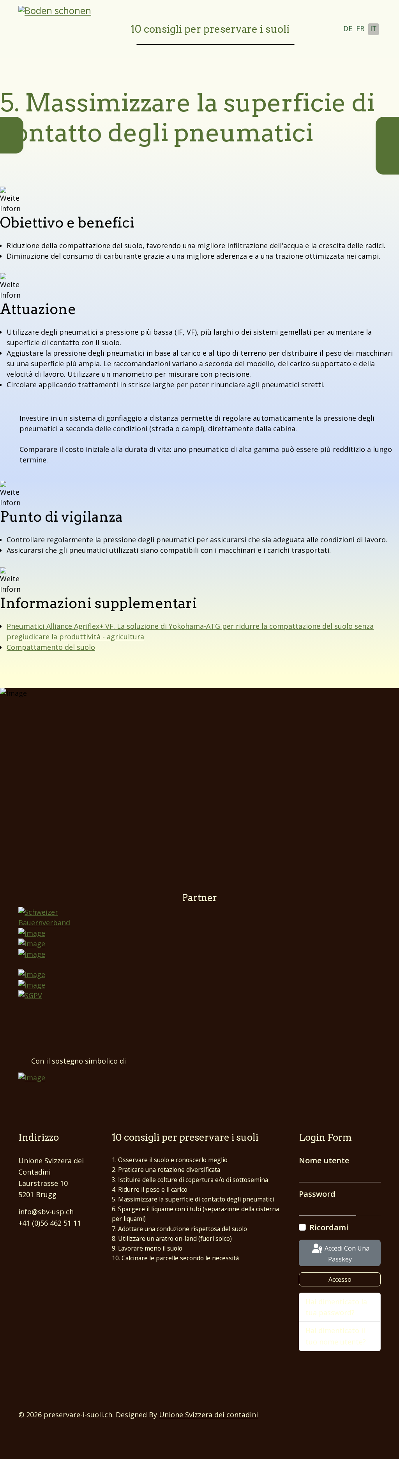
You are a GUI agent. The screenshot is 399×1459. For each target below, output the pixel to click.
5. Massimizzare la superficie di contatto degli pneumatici (193, 1199)
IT (373, 28)
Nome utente (324, 1160)
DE (347, 28)
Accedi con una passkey (346, 1253)
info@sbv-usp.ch (46, 1211)
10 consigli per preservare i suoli (210, 29)
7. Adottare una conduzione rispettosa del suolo (179, 1228)
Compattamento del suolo (51, 647)
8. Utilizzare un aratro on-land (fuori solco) (172, 1238)
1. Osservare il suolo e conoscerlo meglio (170, 1160)
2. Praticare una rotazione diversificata (166, 1169)
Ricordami (328, 1227)
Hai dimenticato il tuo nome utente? (335, 1336)
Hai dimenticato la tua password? (336, 1307)
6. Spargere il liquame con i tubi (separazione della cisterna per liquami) (195, 1214)
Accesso (339, 1279)
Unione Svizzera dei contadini (208, 1414)
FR (360, 28)
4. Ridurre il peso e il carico (149, 1189)
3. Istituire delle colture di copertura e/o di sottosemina (190, 1179)
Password (317, 1194)
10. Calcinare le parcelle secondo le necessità (175, 1258)
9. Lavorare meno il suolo (147, 1248)
